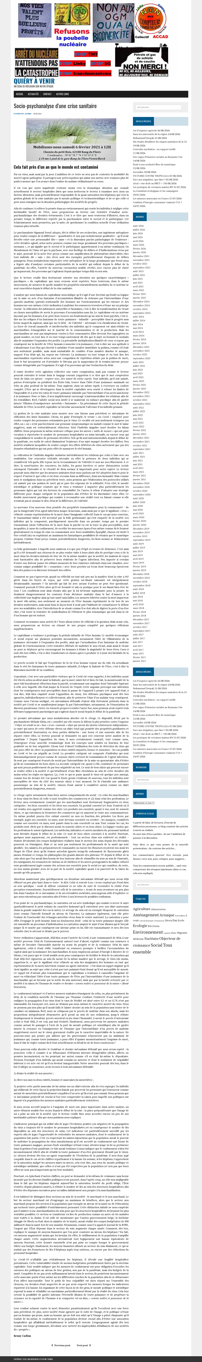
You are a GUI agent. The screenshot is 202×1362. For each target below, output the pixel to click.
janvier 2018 (139, 615)
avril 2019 (138, 558)
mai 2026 (138, 237)
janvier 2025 (139, 297)
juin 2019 (138, 551)
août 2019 (138, 543)
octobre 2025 (140, 263)
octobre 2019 (140, 536)
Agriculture (141, 908)
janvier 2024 (139, 343)
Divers (168, 920)
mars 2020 (138, 517)
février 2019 (139, 566)
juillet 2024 (139, 320)
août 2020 (138, 498)
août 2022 (138, 407)
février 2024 (139, 339)
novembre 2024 (141, 305)
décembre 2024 (141, 301)
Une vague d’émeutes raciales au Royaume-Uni (157, 157)
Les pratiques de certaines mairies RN (153, 187)
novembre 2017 (141, 623)
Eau (175, 920)
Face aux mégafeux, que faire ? (149, 179)
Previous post (62, 1345)
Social (156, 945)
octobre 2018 (140, 581)
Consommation (159, 921)
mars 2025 (138, 290)
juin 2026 (138, 233)
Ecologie (140, 925)
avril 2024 (138, 331)
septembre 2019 (141, 539)
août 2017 (138, 634)
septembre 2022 (141, 403)
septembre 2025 (141, 267)
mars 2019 (138, 562)
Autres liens (62, 94)
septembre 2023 (141, 358)
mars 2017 (138, 653)
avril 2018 (138, 604)
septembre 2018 (141, 585)
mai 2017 (138, 646)
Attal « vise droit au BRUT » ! (148, 183)
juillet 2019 (139, 547)
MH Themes (49, 1359)
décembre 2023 (141, 347)
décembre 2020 (141, 483)
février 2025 (139, 294)
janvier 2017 (139, 661)
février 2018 (139, 611)
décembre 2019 (141, 528)
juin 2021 (138, 460)
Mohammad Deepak (143, 138)
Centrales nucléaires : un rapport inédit (154, 149)
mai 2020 (138, 509)
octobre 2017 (140, 627)
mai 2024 (138, 328)
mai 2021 (138, 464)
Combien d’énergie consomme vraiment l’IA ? (157, 202)
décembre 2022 (141, 392)
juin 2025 (138, 278)
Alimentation (158, 909)
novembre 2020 (141, 487)
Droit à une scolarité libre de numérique (154, 164)
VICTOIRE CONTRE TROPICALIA (151, 175)
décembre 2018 (141, 574)
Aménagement (146, 915)
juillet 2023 (139, 365)
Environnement (148, 932)
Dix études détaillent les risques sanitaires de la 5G (160, 141)
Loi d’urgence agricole (145, 130)
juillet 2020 (139, 502)
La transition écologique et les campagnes (155, 191)
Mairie (173, 933)
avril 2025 (138, 286)
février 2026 (139, 248)
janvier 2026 (139, 252)
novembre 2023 (141, 350)
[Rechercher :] (158, 107)
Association (180, 915)
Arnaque (167, 914)
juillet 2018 (139, 593)
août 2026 (138, 225)
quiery (28, 114)
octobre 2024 (140, 309)
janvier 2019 (139, 570)
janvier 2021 (139, 479)
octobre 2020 (140, 490)
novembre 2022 (141, 396)
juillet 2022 (139, 411)
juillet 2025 (139, 275)
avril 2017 (138, 649)
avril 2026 (138, 241)
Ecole (181, 920)
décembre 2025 (141, 256)
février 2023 (139, 384)
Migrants (182, 932)
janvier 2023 (139, 388)
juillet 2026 (139, 229)
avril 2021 (138, 468)
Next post (82, 1345)
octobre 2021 (140, 445)
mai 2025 (138, 282)
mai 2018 (138, 600)
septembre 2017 (141, 630)
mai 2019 (138, 555)
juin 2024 (138, 324)
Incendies (138, 172)
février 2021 (139, 475)
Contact (47, 94)
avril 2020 (138, 513)
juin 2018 (138, 596)
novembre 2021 (141, 441)
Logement (167, 933)
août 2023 (138, 362)
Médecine (138, 939)
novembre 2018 (141, 577)
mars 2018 (138, 608)
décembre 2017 (141, 619)
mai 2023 (138, 373)
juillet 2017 (139, 638)
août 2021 (138, 453)
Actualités (33, 94)
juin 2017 (138, 642)
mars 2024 (138, 335)
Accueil (19, 94)
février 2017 (139, 657)
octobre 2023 (140, 354)
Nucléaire (151, 938)
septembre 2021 (141, 449)
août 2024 (138, 316)
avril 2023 (138, 377)
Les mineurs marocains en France (151, 198)
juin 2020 (138, 505)
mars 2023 (138, 381)
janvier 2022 (139, 434)
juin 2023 (138, 369)
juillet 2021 (139, 456)
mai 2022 (138, 418)
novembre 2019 (141, 532)
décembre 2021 (141, 437)
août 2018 (138, 589)
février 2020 (139, 521)
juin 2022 (138, 415)
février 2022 (139, 430)
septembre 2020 (141, 494)
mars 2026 (138, 244)
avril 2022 (138, 422)
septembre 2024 (141, 313)
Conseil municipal (146, 921)
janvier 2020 (139, 524)
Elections (153, 926)
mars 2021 (138, 471)
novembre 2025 (141, 260)
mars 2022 (138, 426)
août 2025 (138, 271)
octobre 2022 (140, 399)
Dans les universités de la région (150, 134)
